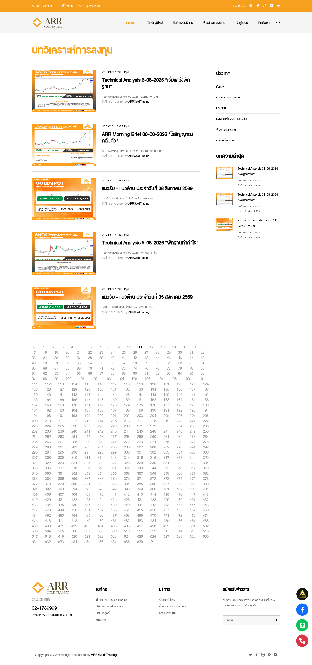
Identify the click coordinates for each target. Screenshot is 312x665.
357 (140, 473)
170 (74, 405)
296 (74, 452)
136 (179, 389)
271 (114, 442)
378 (48, 484)
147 (140, 394)
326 (100, 463)
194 (206, 410)
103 (108, 378)
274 (153, 442)
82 (45, 373)
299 (114, 452)
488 (206, 520)
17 (34, 352)
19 (56, 352)
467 (114, 515)
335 (35, 468)
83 (56, 373)
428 (153, 499)
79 (191, 368)
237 (35, 431)
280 (48, 447)
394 (74, 489)
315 (140, 457)
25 (124, 352)
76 (157, 368)
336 (48, 468)
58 (135, 363)
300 (127, 452)
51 (56, 363)
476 (48, 520)
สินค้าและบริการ (183, 22)
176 (153, 405)
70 (90, 368)
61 (169, 363)
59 (146, 363)
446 (206, 505)
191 (166, 410)
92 (157, 373)
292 (206, 447)
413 (140, 494)
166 (206, 399)
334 (206, 463)
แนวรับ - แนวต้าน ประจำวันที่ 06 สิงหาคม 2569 (147, 188)
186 (100, 410)
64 (202, 363)
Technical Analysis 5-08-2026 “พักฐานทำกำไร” (150, 243)
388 (179, 484)
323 (61, 463)
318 (179, 457)
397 (114, 489)
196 (48, 415)
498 (153, 526)
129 (87, 389)
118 (127, 384)
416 (179, 494)
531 (35, 541)
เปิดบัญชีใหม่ (155, 22)
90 (135, 373)
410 (100, 494)
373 (166, 478)
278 (206, 442)
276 (179, 442)
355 (114, 473)
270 (100, 442)
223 (35, 426)
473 (192, 515)
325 (87, 463)
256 (100, 436)
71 (101, 368)
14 (174, 347)
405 (35, 494)
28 (157, 352)
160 (127, 399)
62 (180, 363)
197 (61, 415)
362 (206, 473)
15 (185, 347)
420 (48, 499)
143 (87, 394)
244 (127, 431)
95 (191, 373)
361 (192, 473)
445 (192, 505)
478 (74, 520)
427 (140, 499)
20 (67, 352)
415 (166, 494)
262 (179, 436)
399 (140, 489)
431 (192, 499)
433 (35, 505)
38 (90, 357)
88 (112, 373)
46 (180, 357)
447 (35, 510)
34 (45, 357)
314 (127, 457)
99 (56, 378)
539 (140, 541)
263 (192, 436)
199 (87, 415)
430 (179, 499)
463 (61, 515)
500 (179, 526)
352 (74, 473)
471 (166, 515)
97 (34, 378)
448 (48, 510)
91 (146, 373)
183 (61, 410)
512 (153, 531)
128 (74, 389)
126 (48, 389)
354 (100, 473)
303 (166, 452)
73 (124, 368)
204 (153, 415)
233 (166, 426)
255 (87, 436)
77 (169, 368)
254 (74, 436)
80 (202, 368)
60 (157, 363)
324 (74, 463)
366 (74, 478)
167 (35, 405)
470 (153, 515)
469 (140, 515)
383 (114, 484)
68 (67, 368)
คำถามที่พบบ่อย (225, 140)
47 (191, 357)
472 (179, 515)
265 (35, 442)
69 (79, 368)
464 (74, 515)
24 (112, 352)
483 (140, 520)
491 (61, 526)
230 (127, 426)
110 (200, 378)
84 (67, 373)
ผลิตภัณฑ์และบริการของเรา (231, 119)
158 (100, 399)
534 (74, 541)
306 (206, 452)
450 (74, 510)
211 (61, 421)
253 (61, 436)
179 (192, 405)
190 (153, 410)
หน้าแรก (131, 22)
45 (169, 357)
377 (35, 484)
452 (100, 510)
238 (48, 431)
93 (169, 373)
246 (153, 431)
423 (87, 499)
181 (35, 410)
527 (166, 536)
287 (140, 447)
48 (202, 357)
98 (45, 378)
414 (153, 494)
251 (35, 436)
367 (87, 478)
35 (56, 357)
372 (153, 478)
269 (87, 442)
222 (206, 421)
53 (79, 363)
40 (112, 357)
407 (61, 494)
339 (87, 468)
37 (79, 357)
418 (206, 494)
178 (179, 405)
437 (87, 505)
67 (56, 368)
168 (48, 405)
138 (206, 389)
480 (100, 520)
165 (192, 399)
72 (112, 368)
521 (87, 536)
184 (74, 410)
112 (48, 384)
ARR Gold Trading (104, 654)
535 (87, 541)
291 (192, 447)
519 (61, 536)
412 (127, 494)
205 (166, 415)
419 (35, 499)
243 (114, 431)
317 (166, 457)
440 (127, 505)
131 (114, 389)
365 (61, 478)
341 (114, 468)
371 (140, 478)
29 (169, 352)
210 (48, 421)
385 (140, 484)
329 (140, 463)
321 (35, 463)
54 (90, 363)
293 (35, 452)
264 (206, 436)
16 (196, 347)
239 (61, 431)
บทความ (221, 108)
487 (192, 520)
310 (74, 457)
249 (192, 431)
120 (153, 384)
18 (45, 352)
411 (114, 494)
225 (61, 426)
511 (140, 531)
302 (153, 452)
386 (153, 484)
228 (100, 426)
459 (192, 510)
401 (166, 489)
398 (127, 489)
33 (34, 357)
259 (140, 436)
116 (100, 384)
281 (61, 447)
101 (81, 378)
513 (166, 531)
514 (179, 531)
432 (206, 499)
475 (35, 520)
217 (140, 421)
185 (87, 410)
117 (114, 384)
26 (135, 352)
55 (101, 363)
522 (100, 536)
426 (127, 499)
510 (127, 531)
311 (87, 457)
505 (61, 531)
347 (192, 468)
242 (100, 431)
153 (35, 399)
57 (124, 363)
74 (135, 368)
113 (61, 384)
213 (87, 421)
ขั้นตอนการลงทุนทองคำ (172, 606)
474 (206, 515)
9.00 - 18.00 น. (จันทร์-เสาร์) (83, 6)
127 (61, 389)
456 (153, 510)
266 (48, 442)
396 (100, 489)
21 (79, 352)
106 (147, 378)
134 (153, 389)
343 (140, 468)
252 (48, 436)
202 (127, 415)
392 (48, 489)
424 (100, 499)
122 (179, 384)
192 (179, 410)
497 (140, 526)
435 (61, 505)
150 (179, 394)
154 (48, 399)
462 (48, 515)
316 (153, 457)
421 (61, 499)
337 (61, 468)
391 (35, 489)
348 (206, 468)
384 (127, 484)
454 (127, 510)
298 (100, 452)
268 (74, 442)
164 (179, 399)
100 (68, 378)
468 (127, 515)
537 (114, 541)
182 (48, 410)
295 (61, 452)
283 (87, 447)
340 (100, 468)
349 (35, 473)
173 (114, 405)
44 (157, 357)
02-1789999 (44, 6)
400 (153, 489)
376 (206, 478)
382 (100, 484)
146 (127, 394)
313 (114, 457)
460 (206, 510)
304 (179, 452)
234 (179, 426)
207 (192, 415)
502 (206, 526)
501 (192, 526)
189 (140, 410)
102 (95, 378)
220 (179, 421)
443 (166, 505)
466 (100, 515)
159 (114, 399)
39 (101, 357)
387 (166, 484)
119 (140, 384)
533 (61, 541)
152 (206, 394)
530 (206, 536)
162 (153, 399)
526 (153, 536)
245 (140, 431)
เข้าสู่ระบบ (242, 22)
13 (163, 347)
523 (114, 536)
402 (179, 489)
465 (87, 515)
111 (35, 384)
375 (192, 478)
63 (191, 363)
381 (87, 484)
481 (114, 520)
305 (192, 452)
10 (129, 347)
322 (48, 463)
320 (206, 457)
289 (166, 447)
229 (114, 426)
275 (166, 442)
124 (206, 384)
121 (166, 384)
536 (100, 541)
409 (87, 494)
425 (114, 499)
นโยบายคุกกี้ (103, 613)
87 (101, 373)
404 (206, 489)
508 (100, 531)
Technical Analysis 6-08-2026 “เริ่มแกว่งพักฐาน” (146, 83)
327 (114, 463)
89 (124, 373)
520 (74, 536)
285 (114, 447)
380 (74, 484)
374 (179, 478)
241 (87, 431)
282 (74, 447)
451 (87, 510)
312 (100, 457)
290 (179, 447)
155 (61, 399)
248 (179, 431)
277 (192, 442)
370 (127, 478)
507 (87, 531)
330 (153, 463)
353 (87, 473)
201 (114, 415)
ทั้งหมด (220, 86)
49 (34, 363)
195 (35, 415)
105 (134, 378)
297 (87, 452)
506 (74, 531)
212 (74, 421)
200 (100, 415)
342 (127, 468)
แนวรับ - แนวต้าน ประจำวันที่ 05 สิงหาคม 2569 (147, 297)
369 (114, 478)
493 (87, 526)
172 (100, 405)
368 (100, 478)
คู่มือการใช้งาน (167, 600)
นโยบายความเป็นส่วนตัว (109, 606)
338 (74, 468)
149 (166, 394)
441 (140, 505)
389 (192, 484)
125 (35, 389)
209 (35, 421)
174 (127, 405)
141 (61, 394)
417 (192, 494)
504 (48, 531)
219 (166, 421)
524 (127, 536)
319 (192, 457)
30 (180, 352)
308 (48, 457)
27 (146, 352)
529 (192, 536)
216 (127, 421)
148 (153, 394)
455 (140, 510)
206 (179, 415)
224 (48, 426)
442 (153, 505)
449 (61, 510)
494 (100, 526)
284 (100, 447)
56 (112, 363)
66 (45, 368)
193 (192, 410)
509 (114, 531)
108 (174, 378)
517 (35, 536)
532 (48, 541)
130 (100, 389)
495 (114, 526)
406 (48, 494)
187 (114, 410)
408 (74, 494)
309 (61, 457)
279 (35, 447)
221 (192, 421)
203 (140, 415)
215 (114, 421)
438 (100, 505)
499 (166, 526)
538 (127, 541)
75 (146, 368)
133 (140, 389)
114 (74, 384)
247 (166, 431)
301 (140, 452)
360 (179, 473)
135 (166, 389)
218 (153, 421)
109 (187, 378)
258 (127, 436)
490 (48, 526)
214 (100, 421)
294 (48, 452)
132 (127, 389)
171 (87, 405)
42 (135, 357)
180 (206, 405)
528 (179, 536)
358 (153, 473)
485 (166, 520)
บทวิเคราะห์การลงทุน (115, 72)
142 (74, 394)
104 (121, 378)
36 (67, 357)
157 (87, 399)
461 (35, 515)
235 (192, 426)
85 (79, 373)
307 (35, 457)
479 (87, 520)
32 (202, 352)
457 (166, 510)
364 (48, 478)
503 (35, 531)
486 (179, 520)
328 (127, 463)
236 (206, 426)
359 (166, 473)
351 (61, 473)
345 (166, 468)
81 (34, 373)
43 (146, 357)
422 (74, 499)
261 (166, 436)
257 (114, 436)
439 (114, 505)
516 (206, 531)
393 (61, 489)
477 (61, 520)
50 (45, 363)
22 (90, 352)
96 (202, 373)
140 (48, 394)
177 (166, 405)
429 (166, 499)
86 (90, 373)
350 (48, 473)
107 (160, 378)
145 (114, 394)
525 (140, 536)
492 (74, 526)
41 (124, 357)
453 (114, 510)
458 (179, 510)
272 (127, 442)
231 (140, 426)
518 (48, 536)
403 (192, 489)
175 (140, 405)
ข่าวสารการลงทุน (214, 22)
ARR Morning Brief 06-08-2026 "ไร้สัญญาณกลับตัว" (147, 137)
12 (151, 347)
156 (74, 399)
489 (35, 526)
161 (140, 399)
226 (74, 426)
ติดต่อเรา (264, 22)
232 (153, 426)
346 (179, 468)
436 (74, 505)
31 (191, 352)
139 (35, 394)
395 (87, 489)
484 (153, 520)
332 (179, 463)
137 (192, 389)
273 (140, 442)
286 (127, 447)
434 (48, 505)
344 (153, 468)
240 (74, 431)
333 (192, 463)
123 (192, 384)
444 (179, 505)
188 (127, 410)
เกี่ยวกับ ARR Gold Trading (111, 600)
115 (87, 384)
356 (127, 473)
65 (34, 368)
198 (74, 415)
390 (206, 484)
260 (153, 436)
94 (180, 373)
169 (61, 405)
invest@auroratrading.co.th (52, 614)
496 (127, 526)
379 (61, 484)
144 (100, 394)
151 (192, 394)
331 (166, 463)
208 (206, 415)
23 (101, 352)
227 (87, 426)
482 (127, 520)
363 (35, 478)
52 (67, 363)
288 (153, 447)
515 (192, 531)
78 (180, 368)
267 (61, 442)
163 (166, 399)
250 (206, 431)
